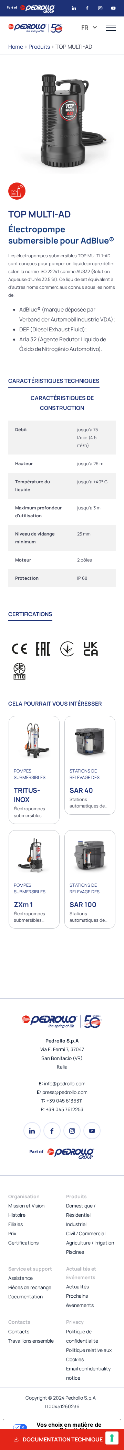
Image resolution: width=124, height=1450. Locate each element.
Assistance (20, 1278)
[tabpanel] (62, 504)
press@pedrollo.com (64, 1092)
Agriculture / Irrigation (90, 1242)
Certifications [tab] (30, 614)
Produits (39, 46)
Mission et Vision (26, 1205)
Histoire (16, 1215)
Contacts (18, 1331)
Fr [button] (85, 27)
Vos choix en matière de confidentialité (69, 1427)
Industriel (76, 1224)
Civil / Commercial (85, 1233)
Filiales (15, 1224)
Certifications (23, 1242)
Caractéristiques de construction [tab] (62, 403)
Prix (12, 1233)
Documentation (25, 1296)
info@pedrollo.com (64, 1083)
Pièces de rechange (29, 1287)
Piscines (75, 1252)
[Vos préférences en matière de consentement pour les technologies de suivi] (111, 1438)
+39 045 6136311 (64, 1100)
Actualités (77, 1286)
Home (15, 46)
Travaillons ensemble (31, 1340)
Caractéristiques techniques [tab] (54, 381)
